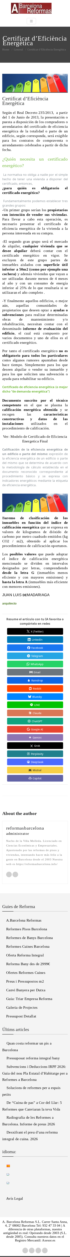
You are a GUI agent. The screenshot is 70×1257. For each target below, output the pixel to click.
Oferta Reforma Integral (25, 955)
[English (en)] (6, 1182)
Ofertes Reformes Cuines (25, 973)
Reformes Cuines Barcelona (27, 946)
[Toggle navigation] (31, 21)
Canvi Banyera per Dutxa (25, 990)
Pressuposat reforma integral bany (33, 1058)
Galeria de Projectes (22, 1007)
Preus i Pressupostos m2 (25, 981)
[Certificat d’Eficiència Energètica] (35, 85)
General (18, 49)
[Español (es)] (6, 1165)
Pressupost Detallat (21, 1016)
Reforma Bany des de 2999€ (28, 964)
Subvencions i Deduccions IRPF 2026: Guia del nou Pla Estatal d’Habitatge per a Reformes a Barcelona (35, 1073)
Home (5, 49)
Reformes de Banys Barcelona (29, 938)
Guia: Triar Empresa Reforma (29, 999)
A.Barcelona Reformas (23, 920)
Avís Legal (14, 1198)
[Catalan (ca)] (6, 1174)
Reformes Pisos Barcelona (26, 929)
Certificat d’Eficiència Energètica (25, 101)
